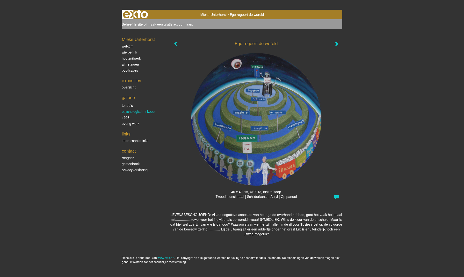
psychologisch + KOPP (138, 111)
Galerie (128, 97)
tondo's (127, 105)
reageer (128, 157)
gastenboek (131, 163)
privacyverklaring (135, 169)
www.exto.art (166, 258)
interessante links (135, 140)
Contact (129, 151)
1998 (126, 117)
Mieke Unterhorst (213, 14)
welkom (127, 46)
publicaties (130, 70)
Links (126, 134)
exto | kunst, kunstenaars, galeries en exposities (135, 14)
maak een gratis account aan (170, 24)
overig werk (130, 123)
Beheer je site (132, 24)
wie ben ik (129, 52)
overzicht (129, 87)
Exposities (131, 80)
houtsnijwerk (131, 58)
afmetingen (130, 64)
